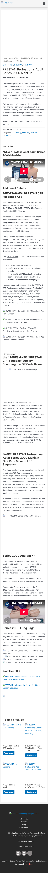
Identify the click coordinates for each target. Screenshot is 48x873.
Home (5, 58)
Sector (11, 58)
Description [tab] (8, 146)
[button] (44, 3)
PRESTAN (18, 65)
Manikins (9, 135)
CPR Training (8, 65)
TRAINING (19, 58)
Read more (8, 753)
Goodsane (29, 864)
